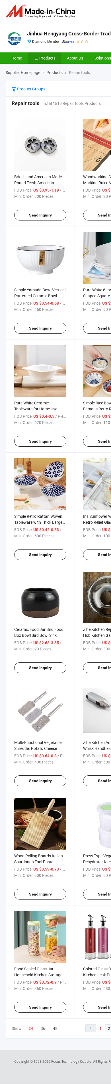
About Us (75, 58)
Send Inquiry (40, 215)
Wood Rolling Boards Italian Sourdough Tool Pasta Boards (38, 861)
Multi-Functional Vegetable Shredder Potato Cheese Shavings (37, 748)
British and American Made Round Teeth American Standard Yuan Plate (38, 182)
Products (47, 58)
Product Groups (30, 89)
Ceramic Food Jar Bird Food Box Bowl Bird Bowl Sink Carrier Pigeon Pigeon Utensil (39, 635)
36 (43, 1028)
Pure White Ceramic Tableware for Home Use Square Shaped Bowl (35, 408)
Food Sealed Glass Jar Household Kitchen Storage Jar (38, 974)
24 (30, 1028)
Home (16, 58)
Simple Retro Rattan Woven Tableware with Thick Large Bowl (38, 522)
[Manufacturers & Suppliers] (41, 11)
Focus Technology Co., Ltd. (72, 1061)
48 (55, 1028)
